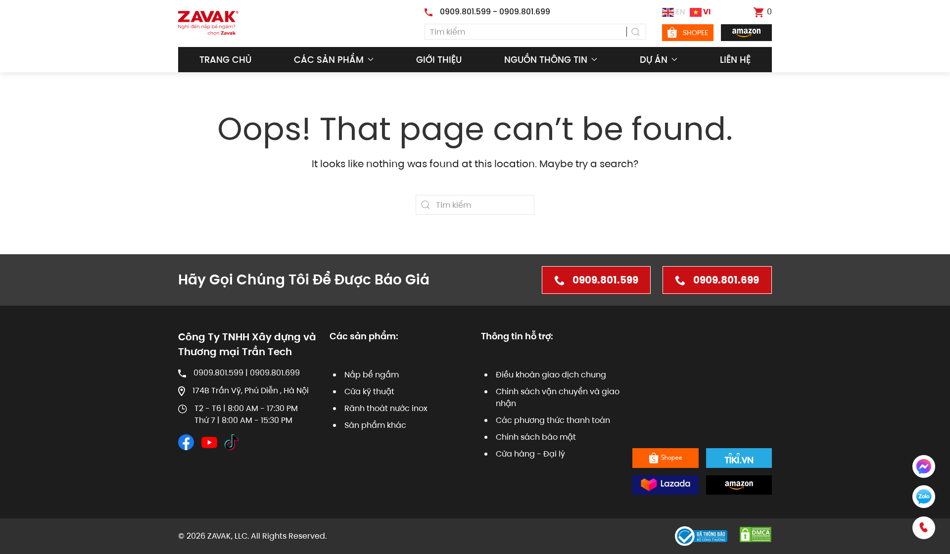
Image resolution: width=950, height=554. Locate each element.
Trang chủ (225, 59)
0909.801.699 (726, 280)
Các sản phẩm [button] (329, 59)
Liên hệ (735, 59)
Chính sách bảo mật (536, 437)
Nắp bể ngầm (371, 374)
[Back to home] (208, 23)
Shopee (695, 33)
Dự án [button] (653, 59)
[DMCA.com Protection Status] (755, 534)
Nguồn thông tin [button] (545, 59)
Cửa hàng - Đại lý (530, 454)
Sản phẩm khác (375, 425)
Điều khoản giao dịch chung (551, 374)
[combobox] (535, 32)
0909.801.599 (605, 280)
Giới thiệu (439, 59)
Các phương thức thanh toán (553, 420)
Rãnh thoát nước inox (386, 408)
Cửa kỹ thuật (369, 391)
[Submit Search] (636, 32)
